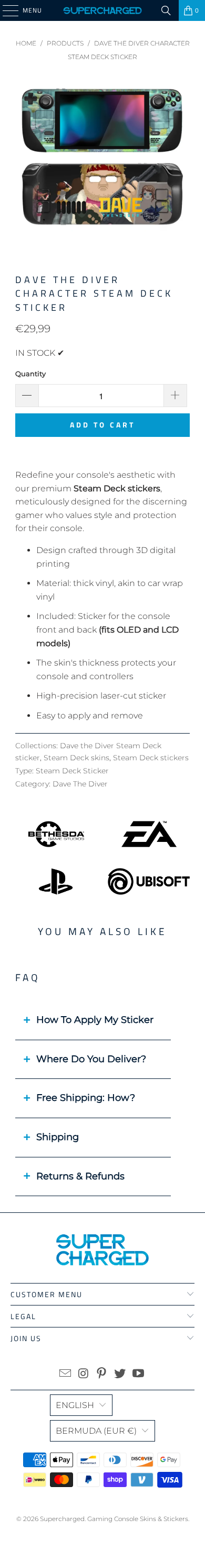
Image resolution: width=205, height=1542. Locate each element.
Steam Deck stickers (151, 757)
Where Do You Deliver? (91, 1059)
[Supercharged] (103, 10)
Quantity (30, 373)
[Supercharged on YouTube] (139, 1374)
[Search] (166, 10)
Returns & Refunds (80, 1176)
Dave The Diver (80, 784)
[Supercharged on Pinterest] (102, 1374)
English (75, 1405)
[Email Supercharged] (66, 1374)
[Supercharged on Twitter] (120, 1374)
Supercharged (62, 1519)
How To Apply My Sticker (94, 1020)
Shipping (57, 1137)
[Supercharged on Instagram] (83, 1374)
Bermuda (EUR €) (96, 1431)
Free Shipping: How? (85, 1098)
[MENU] (5, 10)
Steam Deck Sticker (72, 770)
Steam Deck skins (76, 757)
